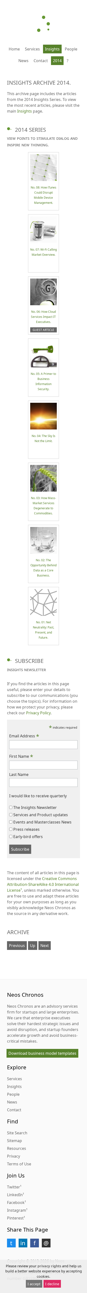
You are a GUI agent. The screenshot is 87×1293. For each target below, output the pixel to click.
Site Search (17, 1133)
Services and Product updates (40, 814)
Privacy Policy (38, 713)
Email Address (24, 736)
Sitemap (14, 1140)
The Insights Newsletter (35, 807)
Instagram (16, 1210)
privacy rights (49, 1266)
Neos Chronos (20, 1006)
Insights (52, 49)
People (71, 49)
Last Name (19, 774)
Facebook (16, 1202)
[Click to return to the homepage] (43, 24)
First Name (21, 756)
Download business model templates (42, 1053)
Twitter (13, 1187)
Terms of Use (19, 1164)
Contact (41, 60)
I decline (52, 1284)
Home (14, 49)
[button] (11, 1243)
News (23, 60)
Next (44, 945)
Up (32, 945)
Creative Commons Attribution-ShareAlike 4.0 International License (43, 884)
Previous (17, 945)
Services (32, 49)
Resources (16, 1148)
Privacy (13, 1156)
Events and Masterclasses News (42, 822)
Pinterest (15, 1218)
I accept (34, 1284)
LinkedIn (15, 1194)
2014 (57, 60)
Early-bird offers (28, 836)
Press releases (26, 829)
